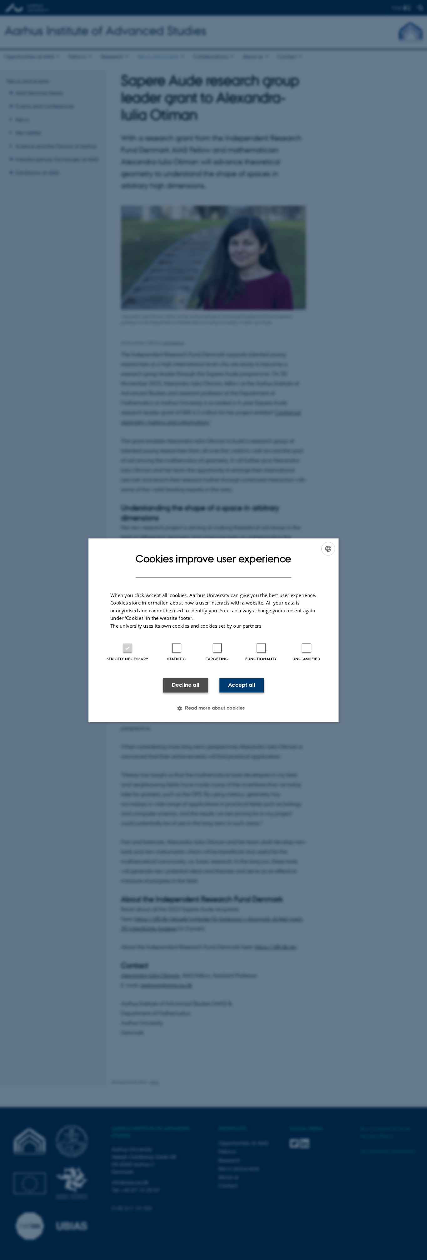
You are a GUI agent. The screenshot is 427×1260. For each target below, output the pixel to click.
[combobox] (328, 548)
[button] (213, 708)
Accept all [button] (241, 685)
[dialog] (213, 630)
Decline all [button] (185, 685)
